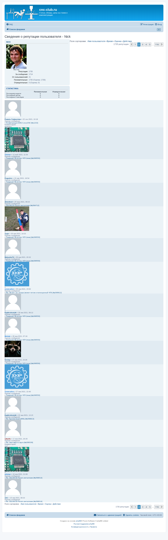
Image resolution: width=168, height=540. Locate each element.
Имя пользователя (96, 41)
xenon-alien (9, 289)
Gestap (7, 360)
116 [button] (157, 44)
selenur (8, 155)
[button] (131, 44)
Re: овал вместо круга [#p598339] (19, 442)
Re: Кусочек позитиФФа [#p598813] (20, 419)
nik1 (6, 498)
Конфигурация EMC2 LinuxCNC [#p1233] (22, 123)
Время (110, 41)
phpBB (78, 521)
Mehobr (7, 336)
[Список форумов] (22, 12)
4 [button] (146, 44)
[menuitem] (9, 24)
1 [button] (135, 44)
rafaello (8, 439)
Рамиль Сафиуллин (13, 119)
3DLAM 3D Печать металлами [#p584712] (22, 205)
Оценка (118, 41)
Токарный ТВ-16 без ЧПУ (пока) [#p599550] (23, 158)
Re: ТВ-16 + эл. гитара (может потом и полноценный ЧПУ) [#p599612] (34, 293)
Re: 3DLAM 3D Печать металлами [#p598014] (24, 478)
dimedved (8, 202)
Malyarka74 (9, 257)
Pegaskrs (8, 178)
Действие (127, 41)
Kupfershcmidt (10, 313)
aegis (7, 234)
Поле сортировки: (78, 41)
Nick (8, 42)
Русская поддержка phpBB (84, 524)
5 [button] (149, 44)
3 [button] (142, 44)
